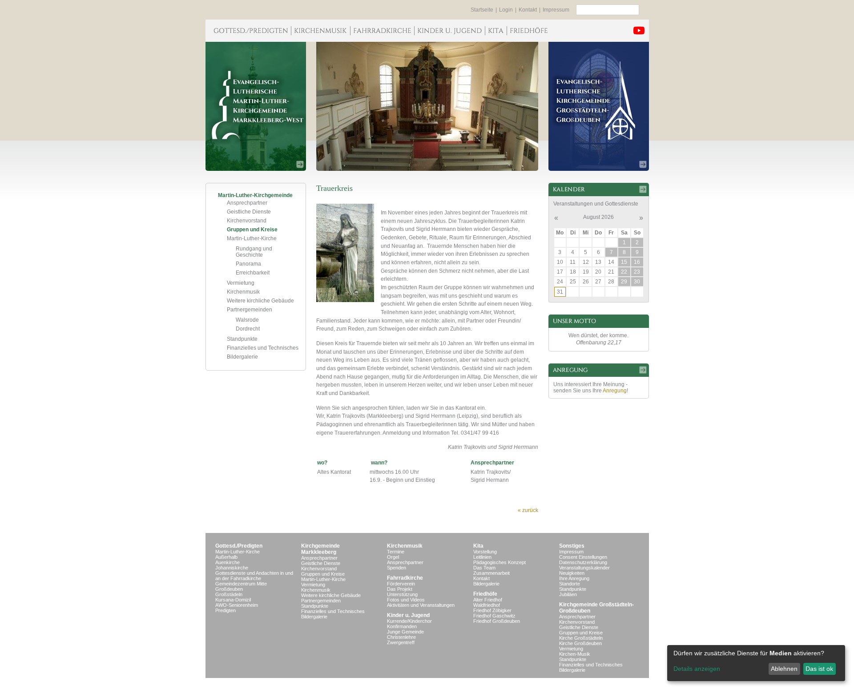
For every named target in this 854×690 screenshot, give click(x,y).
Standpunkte (242, 339)
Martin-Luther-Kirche (252, 238)
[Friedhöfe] (529, 30)
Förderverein (401, 583)
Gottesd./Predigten (238, 546)
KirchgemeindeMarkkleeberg (320, 549)
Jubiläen (568, 594)
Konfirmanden (402, 626)
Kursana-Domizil (233, 599)
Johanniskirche (231, 567)
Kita (478, 546)
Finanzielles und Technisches (262, 348)
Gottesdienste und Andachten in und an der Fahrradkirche (254, 575)
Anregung (615, 390)
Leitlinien (482, 557)
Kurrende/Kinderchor (409, 621)
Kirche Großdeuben (580, 643)
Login (506, 10)
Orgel (393, 557)
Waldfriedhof (486, 605)
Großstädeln (228, 594)
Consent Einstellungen (583, 557)
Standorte (569, 583)
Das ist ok (819, 668)
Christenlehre (401, 637)
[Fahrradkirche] (382, 30)
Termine (395, 551)
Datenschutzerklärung (583, 562)
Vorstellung (485, 551)
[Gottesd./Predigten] (248, 30)
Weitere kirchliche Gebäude (260, 301)
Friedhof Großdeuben (496, 621)
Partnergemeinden (249, 310)
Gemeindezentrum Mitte (241, 583)
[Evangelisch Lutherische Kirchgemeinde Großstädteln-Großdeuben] (598, 106)
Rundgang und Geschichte (254, 252)
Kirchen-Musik (574, 654)
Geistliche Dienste (249, 212)
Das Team (484, 567)
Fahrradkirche (405, 578)
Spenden (396, 567)
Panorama (248, 264)
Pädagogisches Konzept (499, 562)
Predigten (225, 610)
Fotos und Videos (406, 599)
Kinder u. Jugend (408, 615)
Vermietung (240, 283)
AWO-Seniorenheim (236, 605)
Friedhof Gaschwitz (494, 615)
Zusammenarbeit (491, 573)
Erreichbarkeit (253, 273)
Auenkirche (227, 562)
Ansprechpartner (247, 203)
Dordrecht (248, 329)
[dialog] (756, 663)
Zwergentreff (401, 642)
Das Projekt (399, 589)
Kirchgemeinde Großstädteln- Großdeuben (596, 607)
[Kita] (496, 30)
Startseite (482, 10)
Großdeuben (229, 589)
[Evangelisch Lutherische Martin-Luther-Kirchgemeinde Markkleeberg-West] (255, 106)
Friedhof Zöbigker (492, 610)
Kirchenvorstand (246, 221)
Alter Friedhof (487, 599)
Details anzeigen (696, 668)
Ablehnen (784, 668)
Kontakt (528, 10)
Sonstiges (571, 546)
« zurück (528, 510)
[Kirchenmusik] (320, 30)
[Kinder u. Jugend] (449, 30)
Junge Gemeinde (405, 631)
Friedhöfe (485, 594)
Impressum (556, 10)
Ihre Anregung (574, 578)
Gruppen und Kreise (252, 229)
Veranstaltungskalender (584, 567)
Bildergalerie (242, 357)
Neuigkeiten (571, 573)
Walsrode (247, 320)
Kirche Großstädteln (581, 638)
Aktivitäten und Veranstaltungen (421, 605)
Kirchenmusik (243, 292)
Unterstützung (402, 594)
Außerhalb (226, 557)
